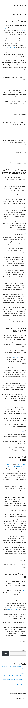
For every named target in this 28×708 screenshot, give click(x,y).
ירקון (11, 162)
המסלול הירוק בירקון (16, 21)
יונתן (20, 566)
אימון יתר (14, 588)
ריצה (15, 162)
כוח (17, 566)
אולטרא (23, 590)
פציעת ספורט (11, 592)
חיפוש (24, 650)
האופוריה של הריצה (12, 609)
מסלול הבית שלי (10, 47)
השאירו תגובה (19, 163)
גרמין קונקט (15, 357)
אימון (17, 162)
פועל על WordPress (13, 705)
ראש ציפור (7, 162)
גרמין (21, 449)
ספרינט (14, 566)
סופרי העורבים (21, 464)
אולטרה (15, 447)
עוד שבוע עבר (20, 684)
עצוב (12, 640)
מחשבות (15, 564)
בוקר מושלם (9, 564)
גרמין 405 (17, 449)
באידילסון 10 (13, 558)
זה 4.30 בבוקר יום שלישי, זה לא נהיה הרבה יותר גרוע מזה (14, 467)
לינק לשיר (20, 469)
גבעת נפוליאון (11, 320)
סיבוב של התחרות (8, 449)
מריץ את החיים (20, 5)
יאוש (22, 566)
